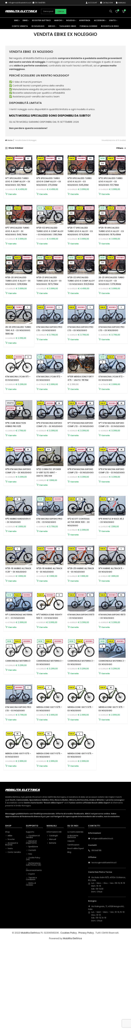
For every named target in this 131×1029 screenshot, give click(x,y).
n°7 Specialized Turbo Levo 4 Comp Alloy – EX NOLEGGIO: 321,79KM (17, 181)
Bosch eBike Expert (75, 848)
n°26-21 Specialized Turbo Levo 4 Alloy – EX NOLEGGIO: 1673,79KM (49, 281)
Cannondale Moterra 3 (17, 660)
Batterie (52, 843)
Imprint (31, 874)
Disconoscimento (34, 870)
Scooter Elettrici (41, 20)
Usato (112, 20)
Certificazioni (73, 844)
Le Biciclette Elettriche (72, 836)
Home (10, 140)
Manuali (122, 2)
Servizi (51, 26)
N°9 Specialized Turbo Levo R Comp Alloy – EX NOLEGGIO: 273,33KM (48, 181)
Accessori (99, 20)
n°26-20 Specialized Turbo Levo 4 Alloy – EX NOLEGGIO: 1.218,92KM (18, 281)
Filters (119, 148)
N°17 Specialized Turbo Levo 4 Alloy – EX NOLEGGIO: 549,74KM (17, 231)
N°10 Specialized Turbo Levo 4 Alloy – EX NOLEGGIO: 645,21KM (80, 181)
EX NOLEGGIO (38, 26)
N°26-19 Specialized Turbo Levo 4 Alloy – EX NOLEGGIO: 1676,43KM (111, 231)
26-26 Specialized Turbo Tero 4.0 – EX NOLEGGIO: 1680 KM (18, 330)
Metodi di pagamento (31, 842)
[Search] (111, 11)
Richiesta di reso (110, 26)
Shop (7, 832)
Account (92, 2)
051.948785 (96, 850)
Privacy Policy (86, 932)
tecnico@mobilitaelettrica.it (104, 862)
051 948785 (40, 2)
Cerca (61, 11)
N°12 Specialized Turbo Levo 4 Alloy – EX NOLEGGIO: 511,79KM (111, 181)
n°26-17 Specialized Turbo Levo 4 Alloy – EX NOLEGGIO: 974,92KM (80, 231)
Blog (69, 852)
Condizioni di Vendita (33, 836)
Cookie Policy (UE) (33, 858)
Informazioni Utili (54, 832)
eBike (25, 20)
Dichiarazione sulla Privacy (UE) (33, 864)
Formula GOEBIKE (88, 26)
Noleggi (70, 20)
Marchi (58, 20)
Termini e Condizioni (31, 878)
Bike (16, 20)
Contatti (32, 850)
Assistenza (84, 20)
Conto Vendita (20, 26)
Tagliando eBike (67, 26)
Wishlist (118, 10)
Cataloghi (108, 2)
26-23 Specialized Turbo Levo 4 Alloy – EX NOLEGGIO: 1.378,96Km (111, 281)
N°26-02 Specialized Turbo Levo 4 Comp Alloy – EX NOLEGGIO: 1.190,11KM (49, 231)
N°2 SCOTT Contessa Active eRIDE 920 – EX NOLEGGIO (79, 522)
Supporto (30, 832)
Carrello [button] (12, 194)
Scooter (11, 839)
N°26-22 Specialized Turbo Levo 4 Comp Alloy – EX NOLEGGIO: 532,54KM (81, 281)
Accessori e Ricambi (11, 844)
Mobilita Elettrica (30, 932)
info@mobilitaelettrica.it (19, 2)
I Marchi (70, 841)
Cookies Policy (68, 932)
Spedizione (33, 846)
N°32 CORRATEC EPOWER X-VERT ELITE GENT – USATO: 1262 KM (48, 472)
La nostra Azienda (75, 832)
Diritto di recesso (31, 884)
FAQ (30, 854)
